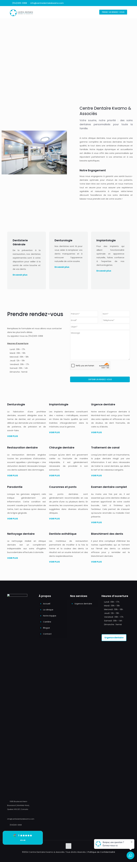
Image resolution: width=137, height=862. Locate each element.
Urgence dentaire (83, 603)
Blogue (46, 627)
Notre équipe (49, 615)
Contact (47, 633)
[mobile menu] (91, 12)
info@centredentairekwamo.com (47, 3)
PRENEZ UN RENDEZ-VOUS (113, 12)
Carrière (47, 621)
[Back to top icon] (68, 846)
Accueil (46, 603)
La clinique (48, 609)
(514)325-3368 (19, 3)
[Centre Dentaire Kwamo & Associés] (21, 12)
